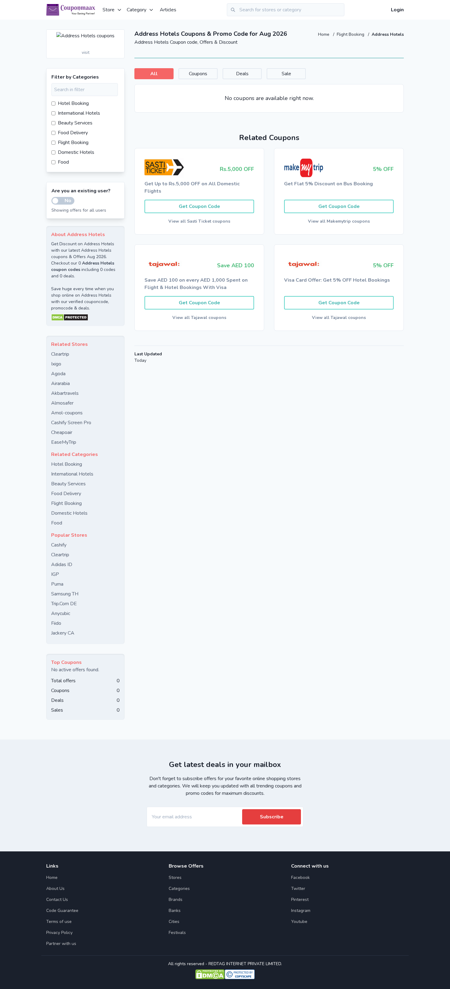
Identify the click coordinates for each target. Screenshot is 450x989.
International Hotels (79, 113)
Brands (175, 899)
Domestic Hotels (76, 152)
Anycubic (60, 613)
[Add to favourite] (119, 34)
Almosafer (62, 403)
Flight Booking (351, 34)
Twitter (298, 888)
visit (85, 52)
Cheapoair (61, 432)
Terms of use (59, 921)
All (154, 73)
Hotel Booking (73, 103)
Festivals (177, 932)
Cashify (58, 545)
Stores (175, 877)
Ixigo (56, 364)
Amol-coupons (67, 412)
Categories (179, 888)
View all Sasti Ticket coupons (199, 221)
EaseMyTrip (63, 442)
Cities (174, 921)
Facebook (300, 877)
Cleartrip (60, 354)
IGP (55, 574)
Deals (242, 73)
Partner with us (61, 943)
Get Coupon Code (199, 206)
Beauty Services (75, 123)
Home (324, 34)
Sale (286, 73)
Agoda (58, 373)
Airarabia (60, 383)
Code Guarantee (62, 910)
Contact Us (57, 899)
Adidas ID (61, 564)
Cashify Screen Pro (71, 422)
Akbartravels (65, 393)
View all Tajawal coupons (199, 317)
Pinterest (300, 899)
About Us (55, 888)
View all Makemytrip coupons (339, 221)
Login (397, 9)
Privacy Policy (59, 932)
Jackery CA (62, 633)
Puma (57, 584)
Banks (175, 910)
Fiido (56, 623)
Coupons (198, 73)
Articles (168, 9)
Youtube (299, 921)
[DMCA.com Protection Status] (85, 317)
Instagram (300, 910)
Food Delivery (73, 132)
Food (63, 162)
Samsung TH (64, 594)
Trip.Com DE (64, 603)
